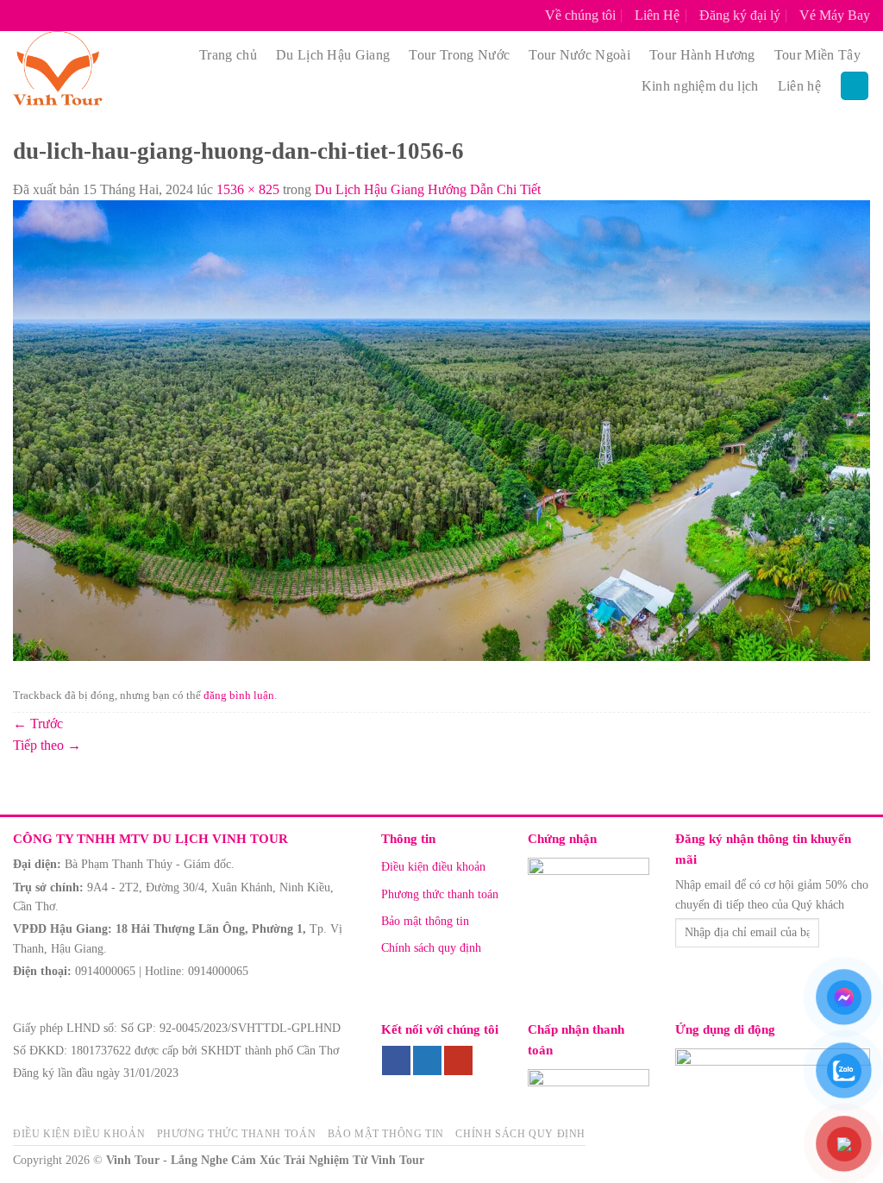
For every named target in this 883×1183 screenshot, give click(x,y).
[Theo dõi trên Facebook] (396, 1060)
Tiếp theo (47, 745)
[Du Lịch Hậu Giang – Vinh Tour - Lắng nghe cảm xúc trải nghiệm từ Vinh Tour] (84, 70)
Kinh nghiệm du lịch (700, 86)
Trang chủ (228, 54)
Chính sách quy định (431, 947)
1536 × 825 (247, 189)
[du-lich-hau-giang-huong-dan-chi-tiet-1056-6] (441, 429)
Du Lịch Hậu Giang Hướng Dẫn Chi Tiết (428, 189)
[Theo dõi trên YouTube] (458, 1060)
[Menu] (854, 86)
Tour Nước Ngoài (579, 54)
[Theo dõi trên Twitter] (427, 1060)
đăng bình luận (239, 695)
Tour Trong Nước (459, 54)
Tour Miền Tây (817, 54)
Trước (38, 723)
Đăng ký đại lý (739, 15)
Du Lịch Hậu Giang (333, 54)
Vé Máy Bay (834, 15)
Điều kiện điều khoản (433, 866)
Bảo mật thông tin (425, 921)
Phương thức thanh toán (439, 894)
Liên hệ (799, 86)
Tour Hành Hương (702, 54)
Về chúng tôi (580, 15)
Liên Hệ (657, 15)
